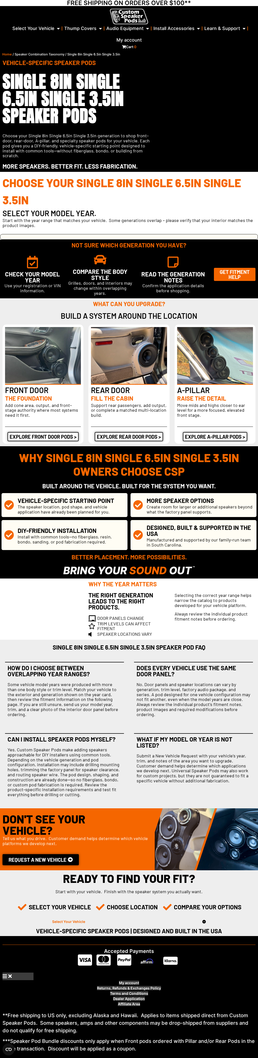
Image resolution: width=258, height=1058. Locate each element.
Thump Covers (80, 28)
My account (129, 40)
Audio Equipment (125, 28)
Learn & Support (222, 28)
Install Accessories (174, 28)
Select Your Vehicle (33, 28)
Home (7, 54)
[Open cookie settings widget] (9, 1049)
